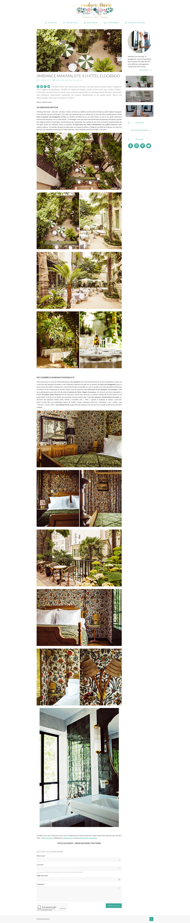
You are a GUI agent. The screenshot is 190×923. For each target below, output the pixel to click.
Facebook (130, 145)
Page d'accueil (42, 876)
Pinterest (142, 145)
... (145, 66)
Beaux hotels (69, 80)
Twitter (148, 145)
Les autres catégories (136, 23)
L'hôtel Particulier (47, 838)
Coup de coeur (71, 23)
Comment (41, 884)
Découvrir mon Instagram (139, 130)
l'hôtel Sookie (68, 838)
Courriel (40, 865)
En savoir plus (143, 70)
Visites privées (113, 23)
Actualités (52, 23)
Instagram (136, 145)
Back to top (151, 919)
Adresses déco (60, 80)
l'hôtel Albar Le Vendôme (88, 838)
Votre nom (41, 856)
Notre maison (92, 23)
